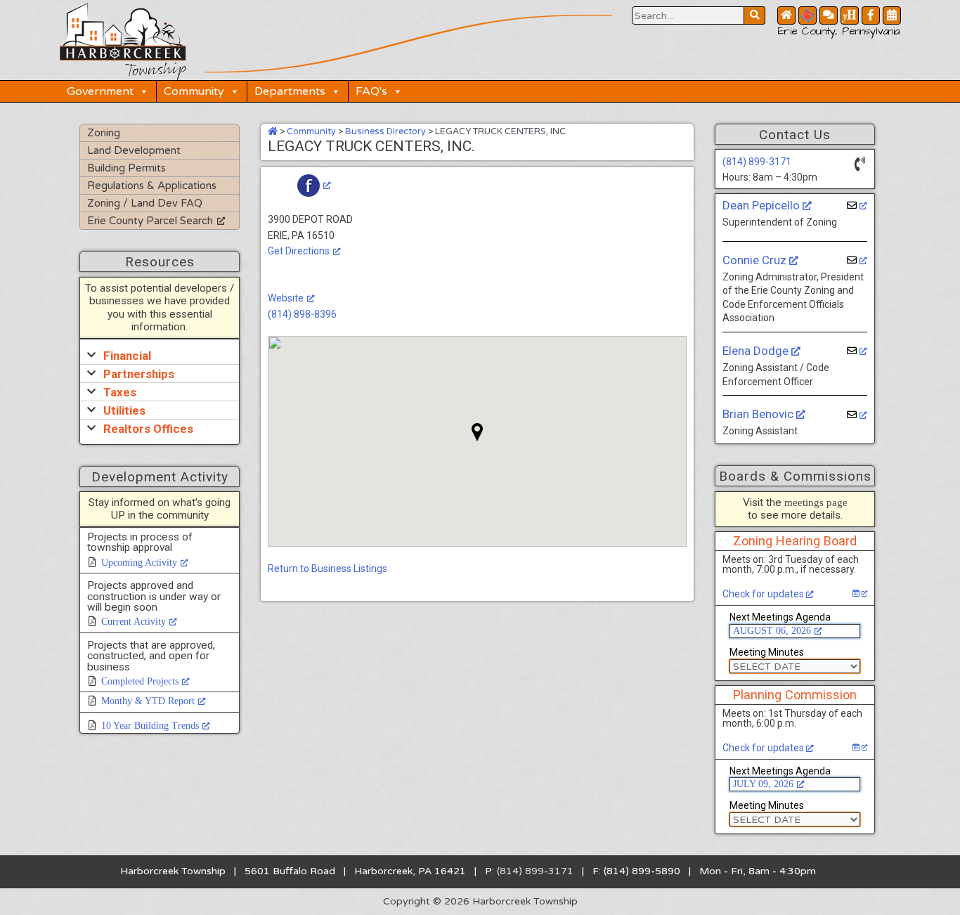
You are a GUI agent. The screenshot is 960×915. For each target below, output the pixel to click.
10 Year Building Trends (150, 725)
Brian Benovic (759, 414)
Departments (289, 91)
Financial (127, 356)
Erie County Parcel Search (150, 220)
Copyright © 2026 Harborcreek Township (480, 901)
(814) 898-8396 (302, 314)
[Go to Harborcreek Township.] (273, 131)
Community (194, 91)
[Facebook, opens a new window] (314, 184)
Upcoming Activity (139, 562)
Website (286, 298)
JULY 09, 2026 (763, 784)
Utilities (124, 410)
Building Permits (126, 168)
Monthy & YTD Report (148, 701)
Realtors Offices (148, 429)
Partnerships (138, 374)
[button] (159, 355)
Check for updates (764, 593)
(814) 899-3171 (756, 161)
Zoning (103, 132)
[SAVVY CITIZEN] (807, 15)
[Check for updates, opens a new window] (859, 593)
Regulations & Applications (151, 185)
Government (100, 91)
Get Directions (299, 251)
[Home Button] (786, 15)
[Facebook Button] (871, 15)
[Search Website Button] (754, 15)
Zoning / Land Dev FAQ (144, 203)
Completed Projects (140, 681)
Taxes (119, 392)
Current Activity (133, 621)
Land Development (134, 150)
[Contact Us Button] (828, 15)
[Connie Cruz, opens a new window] (857, 260)
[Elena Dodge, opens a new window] (857, 351)
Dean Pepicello (762, 205)
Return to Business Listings (327, 568)
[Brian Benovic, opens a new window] (857, 415)
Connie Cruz (755, 260)
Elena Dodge (756, 351)
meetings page (816, 502)
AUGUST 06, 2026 (772, 630)
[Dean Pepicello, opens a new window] (857, 205)
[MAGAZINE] (850, 15)
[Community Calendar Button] (892, 15)
